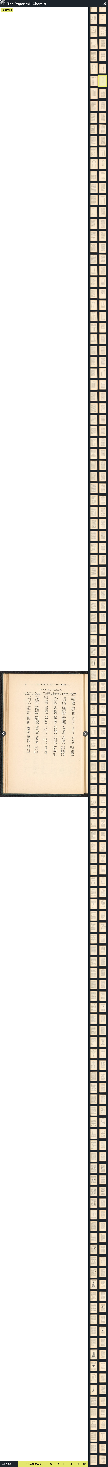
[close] (104, 3)
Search (8, 10)
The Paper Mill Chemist (26, 3)
